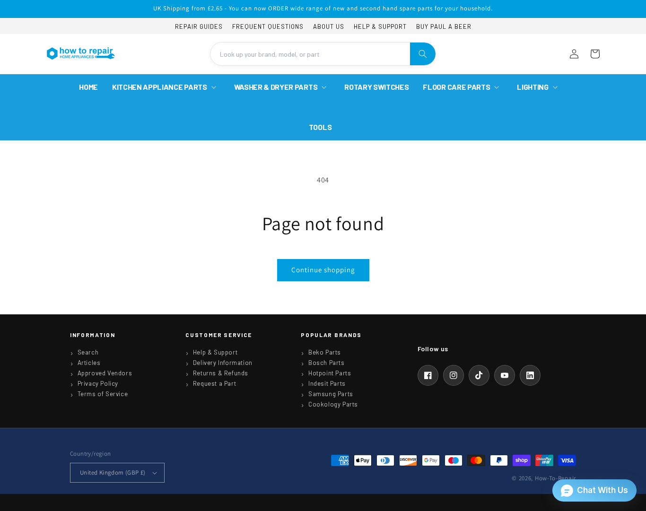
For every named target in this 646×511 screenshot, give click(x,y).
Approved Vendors (105, 373)
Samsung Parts (330, 394)
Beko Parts (324, 352)
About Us (328, 26)
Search (88, 352)
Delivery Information (223, 362)
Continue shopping (323, 269)
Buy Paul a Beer (443, 26)
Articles (89, 362)
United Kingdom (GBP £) (113, 472)
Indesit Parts (327, 383)
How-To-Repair (555, 478)
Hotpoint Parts (329, 373)
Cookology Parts (333, 404)
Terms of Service (103, 394)
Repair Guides (199, 26)
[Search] (423, 54)
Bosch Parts (326, 362)
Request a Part (214, 383)
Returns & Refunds (220, 373)
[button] (166, 87)
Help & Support (380, 26)
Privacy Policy (98, 383)
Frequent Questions (268, 26)
